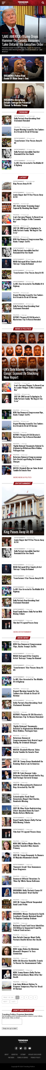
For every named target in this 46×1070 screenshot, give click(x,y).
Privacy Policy (35, 1057)
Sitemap (23, 1054)
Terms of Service (22, 1057)
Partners (11, 1057)
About (7, 1054)
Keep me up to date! (10, 1028)
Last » (14, 1001)
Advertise (14, 1054)
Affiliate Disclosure (34, 1054)
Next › (5, 1001)
